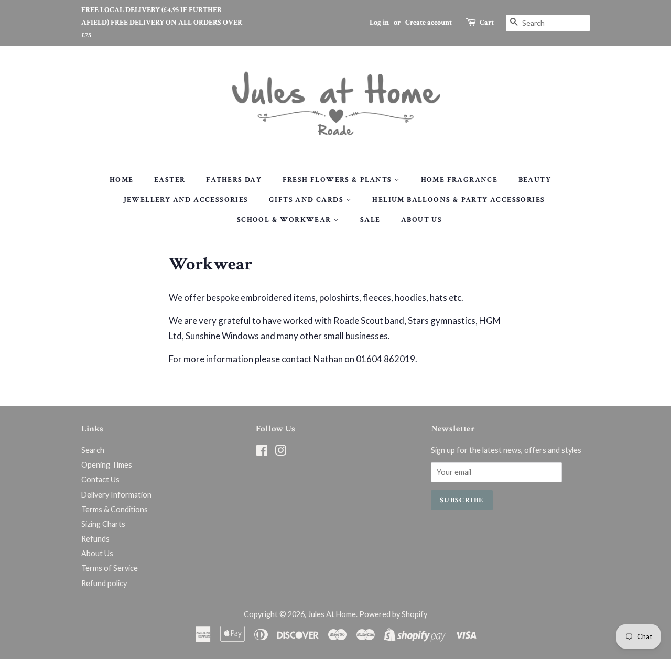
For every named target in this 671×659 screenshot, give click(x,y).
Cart (487, 22)
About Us (421, 219)
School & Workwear (285, 219)
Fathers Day (234, 180)
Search (92, 450)
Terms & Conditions (114, 509)
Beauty (534, 180)
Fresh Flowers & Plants (338, 180)
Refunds (95, 538)
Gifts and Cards (307, 199)
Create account (428, 22)
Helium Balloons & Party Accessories (458, 199)
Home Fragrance (459, 180)
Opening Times (106, 464)
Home (122, 180)
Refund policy (104, 583)
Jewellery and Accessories (186, 199)
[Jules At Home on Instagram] (280, 452)
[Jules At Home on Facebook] (262, 452)
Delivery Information (116, 494)
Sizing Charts (103, 524)
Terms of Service (109, 568)
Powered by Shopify (393, 614)
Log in (379, 22)
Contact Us (100, 479)
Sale (370, 219)
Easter (169, 180)
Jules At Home (332, 614)
